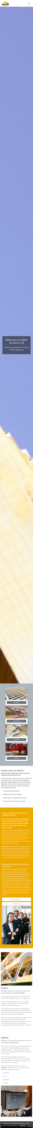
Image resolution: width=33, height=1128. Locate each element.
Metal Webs (16, 721)
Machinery (16, 758)
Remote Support (16, 903)
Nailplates (16, 739)
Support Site (16, 899)
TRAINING (4, 1067)
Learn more (23, 1125)
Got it (29, 1125)
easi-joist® (16, 702)
